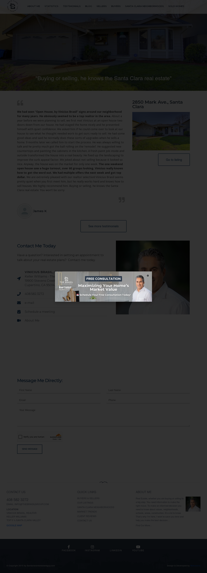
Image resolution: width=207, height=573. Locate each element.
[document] (103, 286)
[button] (148, 275)
